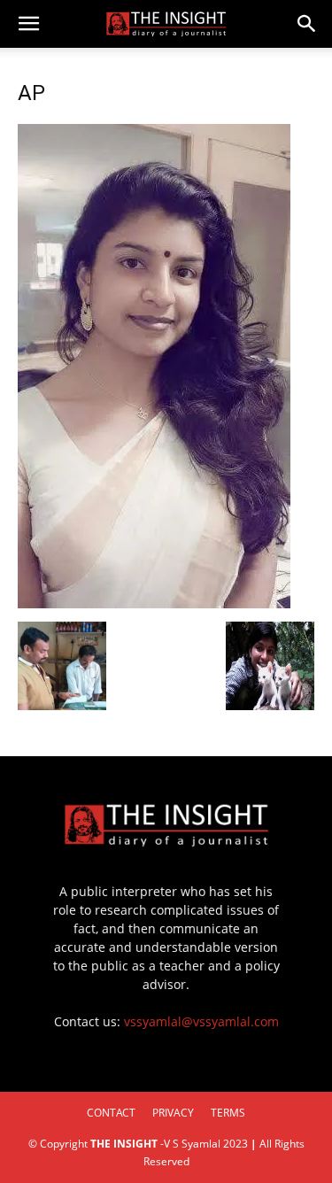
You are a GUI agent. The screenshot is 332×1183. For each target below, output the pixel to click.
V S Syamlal (192, 1143)
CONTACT (111, 1112)
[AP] (154, 603)
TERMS (228, 1112)
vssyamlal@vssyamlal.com (201, 1021)
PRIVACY (173, 1112)
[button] (28, 24)
